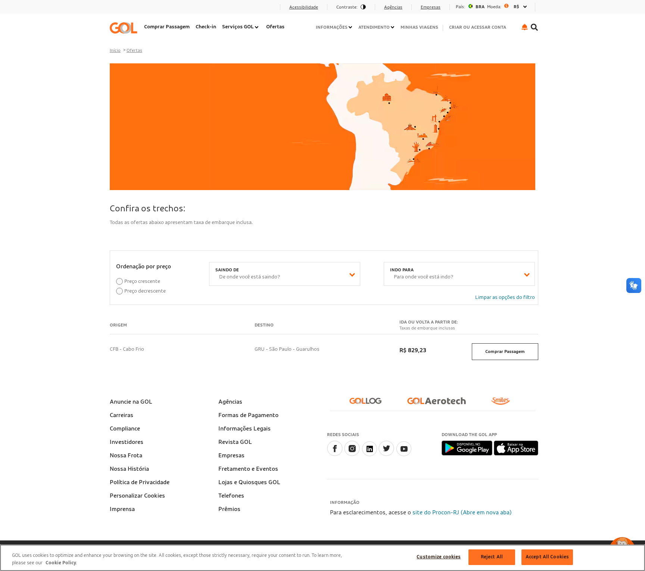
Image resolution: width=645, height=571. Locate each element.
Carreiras (121, 415)
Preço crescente (142, 281)
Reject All (492, 557)
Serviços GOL (238, 26)
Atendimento (374, 27)
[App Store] (516, 448)
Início (115, 50)
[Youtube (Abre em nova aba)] (403, 454)
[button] (524, 27)
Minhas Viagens (419, 27)
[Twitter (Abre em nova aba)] (386, 454)
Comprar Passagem (167, 26)
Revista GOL (235, 442)
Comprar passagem (505, 351)
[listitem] (167, 28)
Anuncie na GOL (131, 402)
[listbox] (492, 7)
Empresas (231, 455)
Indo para (402, 270)
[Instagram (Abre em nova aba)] (352, 454)
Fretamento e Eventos (248, 469)
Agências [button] (393, 7)
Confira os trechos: (147, 208)
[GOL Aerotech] (439, 403)
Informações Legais (244, 429)
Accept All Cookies (547, 557)
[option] (492, 7)
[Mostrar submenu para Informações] (351, 27)
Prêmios (229, 509)
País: (460, 6)
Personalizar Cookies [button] (137, 496)
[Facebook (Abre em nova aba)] (335, 454)
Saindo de (227, 270)
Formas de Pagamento (248, 415)
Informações (332, 27)
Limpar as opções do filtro (505, 297)
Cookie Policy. (61, 563)
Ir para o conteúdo (137, 9)
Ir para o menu (131, 9)
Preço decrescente (145, 291)
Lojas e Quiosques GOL (249, 482)
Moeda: (494, 6)
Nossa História (129, 469)
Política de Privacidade (139, 482)
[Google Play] (467, 448)
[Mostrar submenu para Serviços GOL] (257, 27)
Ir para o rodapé (133, 9)
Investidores (126, 442)
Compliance (125, 429)
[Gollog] (368, 404)
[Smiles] (503, 404)
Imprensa (122, 509)
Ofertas (275, 26)
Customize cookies (439, 557)
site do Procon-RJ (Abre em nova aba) (462, 512)
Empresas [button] (430, 7)
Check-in (206, 26)
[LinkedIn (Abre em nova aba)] (369, 454)
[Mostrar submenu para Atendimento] (393, 27)
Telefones (231, 496)
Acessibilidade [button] (303, 7)
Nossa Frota (126, 455)
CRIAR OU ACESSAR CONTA (477, 27)
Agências (230, 402)
